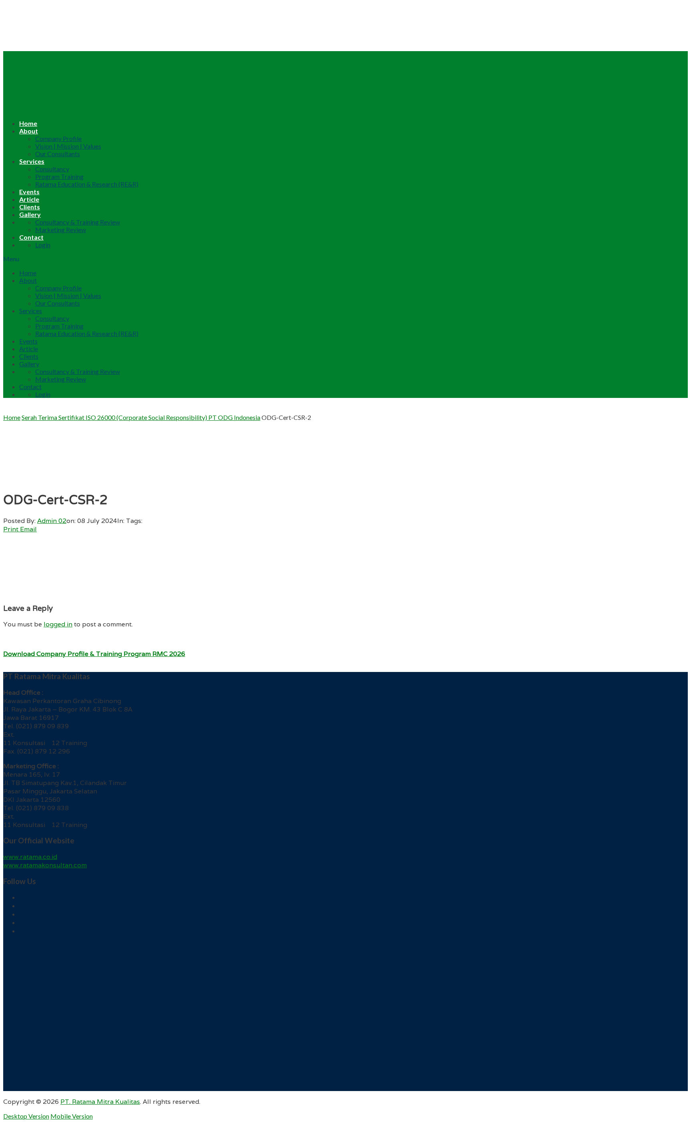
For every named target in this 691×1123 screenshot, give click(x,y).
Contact (31, 237)
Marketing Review (60, 229)
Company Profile (58, 138)
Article (29, 199)
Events (29, 191)
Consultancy (52, 169)
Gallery (30, 214)
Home (28, 123)
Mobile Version (71, 1116)
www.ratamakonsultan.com (45, 865)
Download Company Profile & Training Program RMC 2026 (94, 654)
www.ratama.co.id (30, 857)
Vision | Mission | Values (68, 146)
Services (31, 161)
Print (10, 529)
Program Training (59, 176)
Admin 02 (51, 521)
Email (28, 529)
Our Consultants (57, 153)
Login (42, 244)
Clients (29, 207)
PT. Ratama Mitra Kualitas (100, 1101)
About (28, 131)
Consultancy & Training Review (77, 222)
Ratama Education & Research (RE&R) (86, 184)
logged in (58, 624)
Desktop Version (26, 1116)
